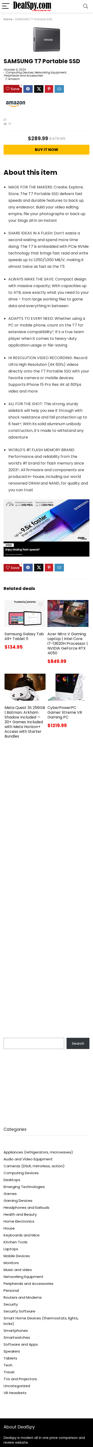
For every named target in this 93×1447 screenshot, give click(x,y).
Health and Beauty (20, 1214)
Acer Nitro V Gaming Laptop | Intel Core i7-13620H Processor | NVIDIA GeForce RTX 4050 (67, 643)
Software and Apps (21, 1344)
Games (10, 1193)
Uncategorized (17, 1385)
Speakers (12, 1351)
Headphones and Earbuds (26, 1207)
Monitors (11, 1262)
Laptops (11, 1248)
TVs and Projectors (20, 1378)
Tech (8, 1365)
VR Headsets (15, 1392)
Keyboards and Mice (22, 1235)
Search (78, 1043)
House (9, 1228)
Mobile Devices (17, 1255)
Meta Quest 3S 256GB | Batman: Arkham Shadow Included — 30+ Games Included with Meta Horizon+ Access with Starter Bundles (25, 722)
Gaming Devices (18, 1200)
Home (8, 19)
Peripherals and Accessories (23, 75)
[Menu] (5, 6)
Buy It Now (46, 149)
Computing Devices (19, 72)
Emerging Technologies (24, 1186)
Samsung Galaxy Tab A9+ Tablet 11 (24, 636)
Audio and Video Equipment (28, 1159)
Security (11, 1304)
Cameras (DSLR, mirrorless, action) (34, 1165)
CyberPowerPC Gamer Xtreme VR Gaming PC (64, 712)
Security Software (19, 1311)
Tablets (10, 1358)
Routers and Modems (23, 1297)
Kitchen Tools (15, 1242)
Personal (11, 1290)
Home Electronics (19, 1221)
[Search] (85, 6)
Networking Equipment (50, 72)
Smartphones (16, 1330)
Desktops (12, 1179)
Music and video (18, 1269)
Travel (9, 1372)
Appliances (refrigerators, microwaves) (38, 1152)
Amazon (14, 79)
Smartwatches (17, 1337)
